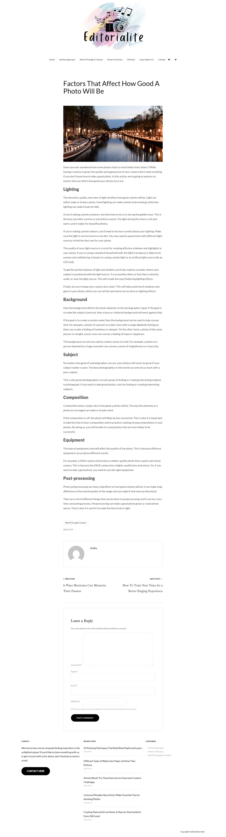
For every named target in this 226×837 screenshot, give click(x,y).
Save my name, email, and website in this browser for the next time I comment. (105, 709)
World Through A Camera (75, 523)
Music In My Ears (155, 751)
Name (74, 671)
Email (74, 685)
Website (75, 701)
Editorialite (200, 832)
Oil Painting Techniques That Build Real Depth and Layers (113, 748)
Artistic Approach (156, 748)
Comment (76, 664)
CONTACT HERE (35, 771)
